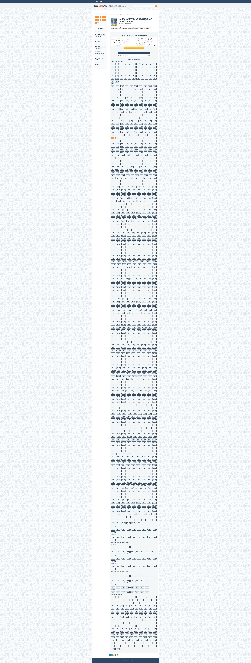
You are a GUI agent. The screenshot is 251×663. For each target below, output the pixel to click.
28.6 (113, 430)
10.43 (154, 195)
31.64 (129, 482)
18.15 (149, 301)
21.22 (154, 347)
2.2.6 (137, 551)
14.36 (135, 229)
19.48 (144, 324)
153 (141, 646)
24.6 (128, 379)
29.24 (118, 445)
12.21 (113, 209)
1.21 (113, 92)
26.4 (145, 405)
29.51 (118, 453)
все (98, 22)
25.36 (154, 399)
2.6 (141, 97)
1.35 (131, 95)
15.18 (134, 235)
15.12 (149, 232)
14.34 (124, 229)
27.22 (149, 419)
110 (145, 631)
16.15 (144, 267)
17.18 (149, 281)
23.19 (118, 376)
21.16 (123, 347)
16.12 (128, 267)
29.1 (140, 436)
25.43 (144, 402)
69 (117, 620)
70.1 (131, 620)
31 (146, 70)
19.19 (134, 316)
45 (112, 75)
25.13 (129, 393)
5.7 (112, 138)
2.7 (145, 97)
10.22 (139, 189)
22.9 (143, 353)
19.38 (139, 321)
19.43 (118, 324)
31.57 (139, 479)
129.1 (150, 637)
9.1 (132, 175)
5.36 (155, 143)
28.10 (133, 430)
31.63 (124, 482)
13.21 (134, 215)
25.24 (139, 396)
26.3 (140, 405)
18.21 (134, 304)
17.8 (145, 278)
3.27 (137, 118)
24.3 (113, 379)
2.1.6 (137, 546)
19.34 (118, 321)
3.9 (145, 112)
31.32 (149, 471)
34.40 (139, 511)
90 (138, 625)
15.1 (140, 229)
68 (116, 81)
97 (126, 628)
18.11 (128, 301)
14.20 (149, 224)
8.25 (141, 172)
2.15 (136, 100)
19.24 (113, 318)
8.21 (122, 172)
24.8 (138, 379)
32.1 (140, 482)
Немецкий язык (100, 53)
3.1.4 (129, 558)
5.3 (141, 135)
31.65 (135, 482)
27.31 (149, 422)
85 (117, 625)
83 (154, 623)
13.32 (145, 218)
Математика (99, 51)
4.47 (131, 132)
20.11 (113, 333)
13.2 (129, 209)
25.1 (118, 390)
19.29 (139, 318)
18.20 (129, 304)
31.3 (140, 462)
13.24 (149, 215)
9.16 (155, 178)
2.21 (118, 103)
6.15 (131, 152)
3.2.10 (113, 569)
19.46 (134, 324)
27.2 (140, 413)
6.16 (136, 152)
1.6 (136, 86)
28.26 (124, 436)
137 (150, 640)
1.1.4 (129, 529)
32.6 (118, 485)
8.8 (155, 166)
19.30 (144, 318)
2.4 (131, 97)
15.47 (144, 244)
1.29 (150, 92)
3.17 (136, 115)
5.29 (122, 143)
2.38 (150, 106)
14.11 (149, 221)
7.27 (150, 161)
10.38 (129, 195)
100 (140, 628)
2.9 (155, 97)
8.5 (141, 166)
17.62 (144, 296)
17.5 (131, 278)
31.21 (139, 468)
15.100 (135, 261)
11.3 (122, 198)
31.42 (154, 474)
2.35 (136, 106)
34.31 (139, 508)
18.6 (150, 298)
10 (105, 19)
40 (138, 72)
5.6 (155, 135)
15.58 (154, 247)
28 (133, 70)
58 (121, 78)
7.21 (131, 161)
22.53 (139, 367)
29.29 (144, 445)
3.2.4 (129, 566)
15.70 (123, 252)
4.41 (150, 129)
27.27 (129, 422)
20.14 (129, 333)
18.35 (113, 310)
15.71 (129, 252)
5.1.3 (123, 587)
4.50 (145, 132)
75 (112, 623)
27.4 (150, 413)
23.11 (123, 373)
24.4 (118, 379)
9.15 (150, 178)
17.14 (129, 281)
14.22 (113, 227)
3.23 (118, 118)
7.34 (136, 163)
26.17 (118, 410)
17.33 (134, 287)
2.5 (136, 97)
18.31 (139, 307)
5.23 (141, 140)
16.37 (118, 275)
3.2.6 (139, 566)
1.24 (127, 92)
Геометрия (99, 41)
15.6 (118, 232)
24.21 (113, 385)
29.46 (139, 451)
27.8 (123, 416)
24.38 (154, 387)
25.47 (119, 405)
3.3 (117, 112)
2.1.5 (132, 546)
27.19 (134, 419)
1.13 (122, 89)
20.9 (149, 330)
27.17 (123, 419)
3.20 (150, 115)
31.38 (134, 474)
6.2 (117, 149)
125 (126, 637)
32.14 (113, 488)
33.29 (118, 497)
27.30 (144, 422)
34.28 (123, 508)
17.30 (118, 287)
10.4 (141, 184)
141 (127, 643)
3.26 (132, 118)
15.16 (123, 235)
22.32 (123, 362)
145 (145, 643)
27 (129, 70)
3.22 (113, 118)
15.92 (144, 258)
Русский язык (99, 62)
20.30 (118, 339)
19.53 (123, 327)
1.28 (145, 92)
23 (112, 70)
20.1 (155, 327)
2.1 (117, 97)
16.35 (154, 273)
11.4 (127, 198)
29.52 (124, 453)
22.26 (139, 359)
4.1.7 (142, 575)
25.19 (113, 396)
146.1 (154, 643)
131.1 (123, 640)
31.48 (139, 476)
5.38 (118, 146)
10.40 (139, 195)
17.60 (134, 296)
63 (142, 78)
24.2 (155, 376)
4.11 (150, 120)
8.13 (131, 169)
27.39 (144, 425)
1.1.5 (134, 529)
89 (133, 625)
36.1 (139, 517)
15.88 (123, 258)
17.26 (144, 284)
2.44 (132, 109)
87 (125, 625)
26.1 (130, 405)
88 (129, 625)
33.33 (139, 497)
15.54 (134, 247)
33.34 (144, 497)
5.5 (150, 135)
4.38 (136, 129)
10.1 (127, 184)
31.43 (113, 476)
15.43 (123, 244)
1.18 (145, 89)
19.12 (143, 313)
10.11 (128, 186)
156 (155, 646)
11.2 (117, 198)
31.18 (123, 468)
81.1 (145, 623)
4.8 (135, 120)
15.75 (149, 252)
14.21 (154, 224)
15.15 (118, 235)
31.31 (144, 471)
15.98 (124, 261)
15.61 (123, 250)
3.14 (122, 115)
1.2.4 (129, 537)
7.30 (118, 163)
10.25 (154, 189)
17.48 (118, 293)
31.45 (123, 476)
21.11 (143, 344)
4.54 (118, 135)
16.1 (119, 264)
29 (138, 70)
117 (136, 634)
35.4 (145, 514)
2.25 (136, 103)
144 (140, 643)
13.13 (138, 212)
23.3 (119, 370)
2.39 (155, 106)
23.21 (129, 376)
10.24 (149, 189)
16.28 (118, 273)
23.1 (155, 367)
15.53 (129, 247)
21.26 (129, 350)
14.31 (154, 227)
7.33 (131, 163)
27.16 (118, 419)
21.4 (155, 341)
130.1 (113, 640)
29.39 (149, 448)
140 (117, 643)
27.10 (133, 416)
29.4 (155, 436)
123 (117, 637)
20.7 (139, 330)
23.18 (113, 376)
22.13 (118, 356)
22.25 (134, 359)
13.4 (139, 209)
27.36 (129, 425)
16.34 (149, 273)
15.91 (139, 258)
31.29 (134, 471)
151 (131, 646)
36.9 (133, 519)
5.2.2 (118, 592)
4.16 (127, 123)
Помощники (99, 1)
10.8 (113, 186)
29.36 (134, 448)
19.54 (129, 327)
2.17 (145, 100)
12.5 (123, 204)
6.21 (113, 155)
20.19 (154, 333)
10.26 (113, 192)
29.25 (123, 445)
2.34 (131, 106)
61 (133, 78)
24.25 (134, 385)
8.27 (150, 172)
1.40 (155, 95)
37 (125, 72)
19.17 (123, 316)
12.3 (113, 204)
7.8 (117, 158)
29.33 (118, 448)
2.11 (118, 100)
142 (131, 643)
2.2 (122, 97)
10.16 (154, 186)
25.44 (149, 402)
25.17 (149, 393)
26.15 (154, 408)
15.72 (134, 252)
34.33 (149, 508)
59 (125, 78)
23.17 (154, 373)
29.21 (149, 442)
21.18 (134, 347)
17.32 (129, 287)
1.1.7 (144, 529)
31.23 (149, 468)
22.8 (138, 353)
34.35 (113, 511)
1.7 (140, 86)
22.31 (118, 362)
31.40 (144, 474)
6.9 (150, 149)
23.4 (129, 370)
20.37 (154, 339)
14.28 (139, 227)
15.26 (129, 238)
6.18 (145, 152)
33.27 (154, 494)
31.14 (149, 465)
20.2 (113, 330)
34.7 (155, 499)
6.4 (126, 149)
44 (154, 72)
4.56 (128, 135)
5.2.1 (113, 592)
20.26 (144, 336)
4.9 (140, 120)
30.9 (138, 456)
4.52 (155, 132)
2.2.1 (113, 551)
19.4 (150, 310)
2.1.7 (142, 546)
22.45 (144, 364)
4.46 (127, 132)
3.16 (131, 115)
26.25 (113, 413)
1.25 (131, 92)
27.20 (139, 419)
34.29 (129, 508)
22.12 (113, 356)
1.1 (112, 86)
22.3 (113, 353)
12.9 (143, 204)
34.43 (154, 511)
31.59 (149, 479)
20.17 (144, 333)
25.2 (123, 390)
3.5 (126, 112)
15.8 (128, 232)
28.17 (123, 433)
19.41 (154, 321)
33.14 (134, 491)
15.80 (129, 255)
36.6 (118, 519)
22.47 (154, 364)
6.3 (122, 149)
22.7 (133, 353)
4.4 (117, 120)
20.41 (129, 341)
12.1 (150, 201)
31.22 (144, 468)
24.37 (149, 387)
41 (142, 72)
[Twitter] (112, 655)
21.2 (145, 341)
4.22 (155, 123)
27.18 (129, 419)
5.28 (118, 143)
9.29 (122, 184)
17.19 (154, 281)
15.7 (123, 232)
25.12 (123, 393)
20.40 (124, 341)
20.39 (118, 341)
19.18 (129, 316)
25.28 (113, 399)
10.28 (123, 192)
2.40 (113, 109)
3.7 (135, 112)
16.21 (129, 270)
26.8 (118, 408)
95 (117, 628)
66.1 (150, 617)
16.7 (150, 264)
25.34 (144, 399)
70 (126, 620)
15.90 (134, 258)
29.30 (149, 445)
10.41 (144, 195)
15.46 (139, 244)
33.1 (118, 488)
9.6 (155, 175)
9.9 (121, 178)
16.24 (144, 270)
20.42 (135, 341)
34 (112, 72)
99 (135, 628)
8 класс (112, 14)
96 (122, 628)
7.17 (113, 161)
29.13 (154, 439)
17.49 (123, 293)
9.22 (136, 181)
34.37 (123, 511)
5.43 (141, 146)
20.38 (113, 341)
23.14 (139, 373)
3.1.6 (139, 558)
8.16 (145, 169)
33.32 (134, 497)
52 (142, 75)
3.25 (127, 118)
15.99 (130, 261)
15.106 (113, 264)
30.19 (144, 459)
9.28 (118, 184)
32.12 (149, 485)
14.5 (123, 221)
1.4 (126, 86)
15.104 (148, 261)
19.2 (140, 310)
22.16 (134, 356)
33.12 (123, 491)
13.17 (113, 215)
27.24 (113, 422)
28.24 (113, 436)
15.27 (134, 238)
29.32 (113, 448)
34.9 (118, 502)
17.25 (139, 284)
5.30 (127, 143)
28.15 (113, 433)
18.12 (133, 301)
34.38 (129, 511)
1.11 (113, 89)
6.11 (113, 152)
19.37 (134, 321)
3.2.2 (118, 566)
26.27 (124, 413)
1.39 (150, 95)
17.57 (118, 296)
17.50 (129, 293)
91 (142, 625)
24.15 (129, 382)
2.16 (141, 100)
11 (95, 22)
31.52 (113, 479)
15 (125, 67)
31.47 (134, 476)
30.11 (149, 456)
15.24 (118, 238)
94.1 (113, 628)
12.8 (138, 204)
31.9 (123, 465)
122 (113, 637)
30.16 (129, 459)
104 (117, 631)
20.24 (134, 336)
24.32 (123, 387)
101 (150, 628)
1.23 (122, 92)
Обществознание (100, 56)
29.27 (134, 445)
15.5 (113, 232)
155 (150, 646)
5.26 (155, 140)
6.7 (140, 149)
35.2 (135, 514)
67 (112, 81)
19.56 (139, 327)
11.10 (154, 198)
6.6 (136, 149)
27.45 (130, 428)
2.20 (113, 103)
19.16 (118, 316)
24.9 (143, 379)
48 (125, 75)
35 (117, 72)
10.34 (154, 192)
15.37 (139, 241)
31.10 (128, 465)
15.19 (139, 235)
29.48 (149, 451)
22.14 (123, 356)
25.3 (127, 390)
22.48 (113, 367)
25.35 (149, 399)
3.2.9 (155, 566)
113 (113, 634)
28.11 (138, 430)
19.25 (118, 318)
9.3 (141, 175)
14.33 (118, 229)
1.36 (136, 95)
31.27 (123, 471)
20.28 (154, 336)
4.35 (122, 129)
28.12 (143, 430)
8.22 (127, 172)
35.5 (150, 514)
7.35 (141, 163)
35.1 (130, 514)
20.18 (149, 333)
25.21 (123, 396)
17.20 (113, 284)
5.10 (126, 138)
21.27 (134, 350)
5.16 (155, 138)
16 (129, 67)
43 (150, 72)
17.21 (118, 284)
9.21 (131, 181)
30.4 (113, 456)
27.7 (118, 416)
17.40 (123, 290)
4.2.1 (113, 580)
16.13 (133, 267)
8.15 (141, 169)
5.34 (145, 143)
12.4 (118, 204)
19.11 (138, 313)
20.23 (129, 336)
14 (121, 67)
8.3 (132, 166)
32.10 (138, 485)
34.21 (134, 505)
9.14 (145, 178)
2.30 (113, 106)
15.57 (149, 247)
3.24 (122, 118)
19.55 (134, 327)
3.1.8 (149, 558)
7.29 (113, 163)
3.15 (127, 115)
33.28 (113, 497)
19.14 (154, 313)
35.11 (134, 517)
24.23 (123, 385)
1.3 (122, 86)
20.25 (139, 336)
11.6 (136, 198)
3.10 (150, 112)
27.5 (155, 413)
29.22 (154, 442)
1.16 (136, 89)
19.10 (133, 313)
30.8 (133, 456)
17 (133, 67)
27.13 (149, 416)
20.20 (113, 336)
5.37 (113, 146)
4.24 (118, 126)
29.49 (154, 451)
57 (117, 78)
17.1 (113, 278)
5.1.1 (113, 587)
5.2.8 (147, 592)
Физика (98, 64)
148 (117, 646)
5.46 (155, 146)
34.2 (129, 499)
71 (136, 620)
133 (132, 640)
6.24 (128, 155)
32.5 (113, 485)
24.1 (150, 376)
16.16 (149, 267)
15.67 (154, 250)
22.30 (113, 362)
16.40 (134, 275)
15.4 (155, 229)
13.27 (118, 218)
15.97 (119, 261)
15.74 (144, 252)
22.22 (118, 359)
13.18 (118, 215)
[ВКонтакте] (110, 655)
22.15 (129, 356)
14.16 (129, 224)
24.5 (123, 379)
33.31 (129, 497)
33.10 (113, 491)
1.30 (155, 92)
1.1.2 (118, 529)
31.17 (118, 468)
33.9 (155, 488)
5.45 (150, 146)
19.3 (145, 310)
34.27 (118, 508)
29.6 (118, 439)
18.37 (124, 310)
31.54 (123, 479)
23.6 (139, 370)
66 (154, 78)
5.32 (136, 143)
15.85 (154, 255)
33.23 (134, 494)
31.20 (134, 468)
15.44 (129, 244)
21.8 (128, 344)
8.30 (118, 175)
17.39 (118, 290)
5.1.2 (118, 587)
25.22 (129, 396)
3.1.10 (113, 561)
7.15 (150, 158)
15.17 (129, 235)
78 (121, 623)
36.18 (133, 522)
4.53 (113, 135)
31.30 (139, 471)
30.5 (118, 456)
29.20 (144, 442)
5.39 (122, 146)
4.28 (136, 126)
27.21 (144, 419)
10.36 (118, 195)
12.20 (154, 207)
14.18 (139, 224)
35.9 (123, 517)
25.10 (113, 393)
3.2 (112, 112)
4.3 (112, 120)
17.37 (154, 287)
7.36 (145, 163)
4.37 (131, 129)
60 (129, 78)
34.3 (134, 499)
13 (117, 67)
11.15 (134, 201)
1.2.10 (113, 540)
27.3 (145, 413)
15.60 (118, 250)
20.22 (123, 336)
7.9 (121, 158)
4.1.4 (128, 575)
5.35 (150, 143)
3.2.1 (113, 566)
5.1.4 (128, 587)
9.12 (136, 178)
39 (133, 72)
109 (141, 631)
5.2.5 (132, 592)
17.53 (144, 293)
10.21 (134, 189)
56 (112, 78)
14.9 (143, 221)
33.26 (149, 494)
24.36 (144, 387)
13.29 (129, 218)
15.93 (149, 258)
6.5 (131, 149)
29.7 (123, 439)
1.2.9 (155, 537)
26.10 (128, 408)
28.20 (139, 433)
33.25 (144, 494)
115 (127, 634)
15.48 (149, 244)
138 (155, 640)
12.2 (155, 201)
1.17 (141, 89)
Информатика (99, 44)
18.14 (144, 301)
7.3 (141, 155)
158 (122, 648)
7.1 (132, 155)
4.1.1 (113, 575)
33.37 (113, 499)
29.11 (143, 439)
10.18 (118, 189)
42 (146, 72)
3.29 (146, 118)
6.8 (145, 149)
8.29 (113, 175)
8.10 (117, 169)
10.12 (133, 186)
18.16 (154, 301)
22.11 (154, 353)
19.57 (144, 327)
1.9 (150, 86)
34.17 (113, 505)
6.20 (155, 152)
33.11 (118, 491)
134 (137, 640)
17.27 (149, 284)
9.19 (122, 181)
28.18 (129, 433)
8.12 (127, 169)
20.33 (134, 339)
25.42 (139, 402)
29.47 (144, 451)
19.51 (113, 327)
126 (131, 637)
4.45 (122, 132)
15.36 (134, 241)
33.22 (129, 494)
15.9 (133, 232)
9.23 (141, 181)
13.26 (113, 218)
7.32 (127, 163)
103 (113, 631)
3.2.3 (123, 566)
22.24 (129, 359)
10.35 (113, 195)
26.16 (113, 410)
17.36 (149, 287)
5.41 (131, 146)
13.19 (123, 215)
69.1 (122, 620)
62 (138, 78)
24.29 (154, 385)
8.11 (122, 169)
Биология (98, 36)
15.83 (144, 255)
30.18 (139, 459)
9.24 (145, 181)
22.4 (118, 353)
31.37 (129, 474)
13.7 (155, 209)
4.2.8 (147, 580)
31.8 (118, 465)
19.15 (113, 316)
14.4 (118, 221)
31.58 (144, 479)
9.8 (117, 178)
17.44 (144, 290)
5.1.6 (137, 587)
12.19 (149, 207)
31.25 (113, 471)
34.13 (138, 502)
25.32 (134, 399)
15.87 (118, 258)
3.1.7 (144, 558)
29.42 (118, 451)
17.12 (118, 281)
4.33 (113, 129)
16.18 (113, 270)
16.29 (123, 273)
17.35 (144, 287)
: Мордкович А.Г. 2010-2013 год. (124, 14)
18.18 (118, 304)
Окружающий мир (99, 59)
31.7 (113, 465)
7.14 (145, 158)
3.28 (141, 118)
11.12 (118, 201)
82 (150, 623)
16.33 (144, 273)
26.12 (138, 408)
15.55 (139, 247)
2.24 (131, 103)
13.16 (154, 212)
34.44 (113, 514)
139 (113, 643)
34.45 (119, 514)
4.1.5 (132, 575)
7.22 (136, 161)
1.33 (122, 95)
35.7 (113, 517)
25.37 (113, 402)
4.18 (136, 123)
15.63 (134, 250)
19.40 (149, 321)
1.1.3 (123, 529)
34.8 (113, 502)
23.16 (149, 373)
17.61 (139, 296)
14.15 (123, 224)
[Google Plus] (117, 655)
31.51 (154, 476)
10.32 (144, 192)
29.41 (113, 451)
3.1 (155, 109)
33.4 (132, 488)
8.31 (123, 175)
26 (125, 70)
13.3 (134, 209)
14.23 (118, 227)
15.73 (139, 252)
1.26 (136, 92)
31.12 (138, 465)
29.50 (113, 453)
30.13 (113, 459)
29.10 (138, 439)
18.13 (138, 301)
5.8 (117, 138)
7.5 (150, 155)
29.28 (139, 445)
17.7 (140, 278)
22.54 (144, 367)
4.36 (127, 129)
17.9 (150, 278)
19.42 (113, 324)
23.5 (134, 370)
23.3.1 (124, 370)
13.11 (128, 212)
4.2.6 (137, 580)
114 (117, 634)
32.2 (145, 482)
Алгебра (98, 31)
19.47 (139, 324)
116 (132, 634)
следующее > (139, 47)
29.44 (129, 451)
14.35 (129, 229)
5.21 (131, 140)
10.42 (149, 195)
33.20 (118, 494)
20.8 (144, 330)
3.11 (155, 112)
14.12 (154, 221)
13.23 (144, 215)
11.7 (140, 198)
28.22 (149, 433)
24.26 (139, 385)
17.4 (127, 278)
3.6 (131, 112)
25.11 (118, 393)
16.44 (154, 275)
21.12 (149, 344)
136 (146, 640)
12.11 (154, 204)
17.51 (134, 293)
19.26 (123, 318)
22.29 (154, 359)
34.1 (124, 499)
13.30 (134, 218)
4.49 (141, 132)
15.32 (113, 241)
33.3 (127, 488)
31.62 (118, 482)
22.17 (139, 356)
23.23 (139, 376)
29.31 (154, 445)
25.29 (118, 399)
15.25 (123, 238)
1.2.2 (118, 537)
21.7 (123, 344)
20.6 (134, 330)
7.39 (113, 166)
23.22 (134, 376)
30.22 (113, 462)
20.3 (118, 330)
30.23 (119, 462)
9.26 (155, 181)
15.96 (113, 261)
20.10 (154, 330)
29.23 (113, 445)
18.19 (123, 304)
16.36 (113, 275)
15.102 (142, 261)
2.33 (127, 106)
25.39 (123, 402)
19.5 (155, 310)
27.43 (119, 428)
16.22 (134, 270)
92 (146, 625)
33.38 (119, 499)
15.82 (139, 255)
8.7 (150, 166)
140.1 (122, 643)
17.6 (136, 278)
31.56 (134, 479)
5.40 (127, 146)
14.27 (134, 227)
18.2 (129, 298)
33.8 (150, 488)
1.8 (145, 86)
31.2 (135, 462)
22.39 (113, 364)
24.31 (118, 387)
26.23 (149, 410)
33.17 (149, 491)
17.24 (134, 284)
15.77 (113, 255)
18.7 (155, 298)
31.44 (118, 476)
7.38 (155, 163)
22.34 (134, 362)
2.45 (136, 109)
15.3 (150, 229)
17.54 (149, 293)
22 (154, 67)
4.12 (155, 120)
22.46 (149, 364)
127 (136, 637)
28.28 (135, 436)
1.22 (118, 92)
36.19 (139, 522)
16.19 (118, 270)
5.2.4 (128, 592)
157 (113, 648)
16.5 (139, 264)
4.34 (118, 129)
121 (155, 634)
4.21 (150, 123)
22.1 (150, 350)
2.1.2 (118, 546)
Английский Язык (100, 34)
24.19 (149, 382)
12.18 (144, 207)
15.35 (129, 241)
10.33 (149, 192)
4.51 (150, 132)
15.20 (144, 235)
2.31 (118, 106)
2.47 (146, 109)
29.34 (123, 448)
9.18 (118, 181)
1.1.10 (113, 532)
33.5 (136, 488)
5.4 (146, 135)
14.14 (118, 224)
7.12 (136, 158)
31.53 (118, 479)
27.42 (113, 428)
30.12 (154, 456)
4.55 (123, 135)
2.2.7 (142, 551)
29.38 (144, 448)
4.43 (113, 132)
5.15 (150, 138)
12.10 (149, 204)
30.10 (143, 456)
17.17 (144, 281)
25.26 (149, 396)
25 (121, 70)
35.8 (118, 517)
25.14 (134, 393)
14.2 (155, 218)
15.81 (134, 255)
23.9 (113, 373)
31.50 (149, 476)
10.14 (144, 186)
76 (117, 623)
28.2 (140, 428)
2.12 (122, 100)
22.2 (155, 350)
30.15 (123, 459)
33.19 (113, 494)
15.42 (118, 244)
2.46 (141, 109)
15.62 (129, 250)
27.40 (149, 425)
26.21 (139, 410)
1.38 (145, 95)
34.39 (134, 511)
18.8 (113, 301)
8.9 (112, 169)
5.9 (121, 138)
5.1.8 (147, 587)
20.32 (129, 339)
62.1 (127, 617)
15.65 (144, 250)
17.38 (113, 290)
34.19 (123, 505)
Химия (97, 67)
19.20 (139, 316)
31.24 (154, 468)
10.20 (129, 189)
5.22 (136, 140)
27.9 (128, 416)
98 (131, 628)
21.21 (149, 347)
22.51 (129, 367)
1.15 (131, 89)
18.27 (118, 307)
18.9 (118, 301)
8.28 (155, 172)
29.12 (149, 439)
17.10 (154, 278)
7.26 (145, 161)
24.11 (154, 379)
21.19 (139, 347)
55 (154, 75)
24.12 (113, 382)
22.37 (149, 362)
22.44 (139, 364)
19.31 (149, 318)
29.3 (150, 436)
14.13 (113, 224)
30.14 (118, 459)
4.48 (136, 132)
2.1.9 (152, 546)
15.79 (123, 255)
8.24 (136, 172)
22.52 (134, 367)
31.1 (130, 462)
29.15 (118, 442)
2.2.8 (147, 551)
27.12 (143, 416)
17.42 (134, 290)
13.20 (129, 215)
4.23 (113, 126)
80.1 (136, 623)
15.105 (154, 261)
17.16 (139, 281)
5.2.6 (137, 592)
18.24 (149, 304)
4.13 (113, 123)
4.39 (141, 129)
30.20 (149, 459)
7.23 (141, 161)
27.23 (154, 419)
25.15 (139, 393)
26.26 (119, 413)
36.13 (154, 519)
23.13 (133, 373)
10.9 (118, 186)
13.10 (123, 212)
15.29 (144, 238)
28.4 (150, 428)
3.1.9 (155, 558)
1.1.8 (149, 529)
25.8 (150, 390)
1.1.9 (155, 529)
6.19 (150, 152)
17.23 (129, 284)
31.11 (133, 465)
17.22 (123, 284)
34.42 (149, 511)
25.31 (129, 399)
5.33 (141, 143)
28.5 (155, 428)
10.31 (139, 192)
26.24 (154, 410)
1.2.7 (144, 537)
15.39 (149, 241)
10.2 (131, 184)
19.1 (135, 310)
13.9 (118, 212)
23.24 (145, 376)
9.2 (137, 175)
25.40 (129, 402)
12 (112, 67)
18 (138, 67)
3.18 (141, 115)
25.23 (134, 396)
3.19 (145, 115)
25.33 (139, 399)
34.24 (149, 505)
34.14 (144, 502)
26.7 (113, 408)
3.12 (113, 115)
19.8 (123, 313)
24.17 (139, 382)
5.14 (145, 138)
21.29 (145, 350)
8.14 (136, 169)
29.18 (134, 442)
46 (117, 75)
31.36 (123, 474)
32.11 (143, 485)
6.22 (118, 155)
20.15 (134, 333)
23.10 (118, 373)
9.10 (126, 178)
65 (150, 78)
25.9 (155, 390)
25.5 (136, 390)
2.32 (122, 106)
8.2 (127, 166)
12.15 (129, 207)
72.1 (146, 620)
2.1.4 (128, 546)
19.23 (154, 316)
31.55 (129, 479)
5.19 (122, 140)
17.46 (154, 290)
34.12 (133, 502)
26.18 (123, 410)
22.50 (123, 367)
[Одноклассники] (113, 655)
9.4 (146, 175)
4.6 (126, 120)
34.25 (154, 505)
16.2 (124, 264)
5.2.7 (142, 592)
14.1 (150, 218)
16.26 (154, 270)
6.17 (141, 152)
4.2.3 (123, 580)
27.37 (134, 425)
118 (141, 634)
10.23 (144, 189)
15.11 (143, 232)
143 (136, 643)
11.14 (129, 201)
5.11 (131, 138)
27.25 (118, 422)
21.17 (129, 347)
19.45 (129, 324)
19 (142, 67)
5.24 (145, 140)
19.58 (150, 327)
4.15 (122, 123)
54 (150, 75)
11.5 (131, 198)
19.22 (149, 316)
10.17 (113, 189)
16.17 (154, 267)
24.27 (144, 385)
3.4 (122, 112)
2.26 (141, 103)
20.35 (144, 339)
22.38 (154, 362)
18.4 (139, 298)
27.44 (124, 428)
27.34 (118, 425)
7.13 (140, 158)
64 (146, 78)
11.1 (113, 198)
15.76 (154, 252)
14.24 (123, 227)
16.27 (113, 273)
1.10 (155, 86)
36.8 (128, 519)
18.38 (130, 310)
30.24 (124, 462)
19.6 (113, 313)
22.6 (128, 353)
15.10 (138, 232)
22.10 (149, 353)
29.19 (139, 442)
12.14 (123, 207)
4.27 (131, 126)
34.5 (144, 499)
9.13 (140, 178)
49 (129, 75)
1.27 (141, 92)
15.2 (145, 229)
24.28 (149, 385)
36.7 (123, 519)
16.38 (123, 275)
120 (150, 634)
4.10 (145, 120)
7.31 (122, 163)
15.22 (154, 235)
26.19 (129, 410)
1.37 (141, 95)
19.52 (118, 327)
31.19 (129, 468)
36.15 (118, 522)
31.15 (154, 465)
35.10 (128, 517)
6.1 (112, 149)
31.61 (113, 482)
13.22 (139, 215)
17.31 (123, 287)
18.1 (124, 298)
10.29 (129, 192)
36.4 (155, 517)
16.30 (129, 273)
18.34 (154, 307)
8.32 (128, 175)
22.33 (129, 362)
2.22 (122, 103)
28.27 (129, 436)
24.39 (113, 390)
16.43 (149, 275)
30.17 (134, 459)
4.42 (155, 129)
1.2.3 (123, 537)
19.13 (149, 313)
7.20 (127, 161)
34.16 (154, 502)
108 (136, 631)
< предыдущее (129, 47)
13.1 (124, 209)
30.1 (145, 453)
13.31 (139, 218)
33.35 (149, 497)
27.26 (123, 422)
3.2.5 (134, 566)
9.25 (150, 181)
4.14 (118, 123)
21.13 (154, 344)
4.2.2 (118, 580)
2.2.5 (132, 551)
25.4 (132, 390)
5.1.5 (132, 587)
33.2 (123, 488)
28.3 (145, 428)
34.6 (150, 499)
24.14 (123, 382)
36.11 (143, 519)
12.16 (134, 207)
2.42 (122, 109)
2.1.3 (123, 546)
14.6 (128, 221)
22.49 (118, 367)
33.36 (154, 497)
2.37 (145, 106)
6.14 (127, 152)
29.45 (134, 451)
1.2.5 (134, 537)
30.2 (150, 453)
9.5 (150, 175)
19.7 (118, 313)
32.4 (155, 482)
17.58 (123, 296)
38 (129, 72)
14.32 (113, 229)
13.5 (144, 209)
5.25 (150, 140)
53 (146, 75)
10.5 (145, 184)
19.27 (129, 318)
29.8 (128, 439)
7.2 (137, 155)
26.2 (135, 405)
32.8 (128, 485)
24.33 (129, 387)
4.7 (131, 120)
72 (140, 620)
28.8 (123, 430)
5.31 (131, 143)
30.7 (128, 456)
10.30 (134, 192)
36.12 (149, 519)
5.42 (136, 146)
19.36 (129, 321)
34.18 (118, 505)
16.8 (155, 264)
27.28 (134, 422)
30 (142, 70)
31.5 (150, 462)
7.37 (150, 163)
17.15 (134, 281)
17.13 (123, 281)
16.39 (129, 275)
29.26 (129, 445)
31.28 (129, 471)
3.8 (140, 112)
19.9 (128, 313)
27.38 (139, 425)
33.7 (145, 488)
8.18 (155, 169)
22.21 (113, 359)
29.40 (154, 448)
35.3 (140, 514)
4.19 (141, 123)
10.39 (134, 195)
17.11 (113, 281)
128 (140, 637)
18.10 (123, 301)
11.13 (124, 201)
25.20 (118, 396)
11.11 (113, 201)
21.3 (150, 341)
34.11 (128, 502)
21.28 (139, 350)
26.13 (144, 408)
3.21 (155, 115)
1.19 (150, 89)
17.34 (139, 287)
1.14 (127, 89)
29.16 (123, 442)
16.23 (139, 270)
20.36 (149, 339)
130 (155, 637)
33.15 (139, 491)
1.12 (118, 89)
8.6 (145, 166)
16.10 (118, 267)
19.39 (144, 321)
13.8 (113, 212)
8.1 (122, 166)
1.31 (113, 95)
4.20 (145, 123)
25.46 (113, 405)
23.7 (150, 370)
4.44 (118, 132)
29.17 (129, 442)
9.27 (113, 184)
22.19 (149, 356)
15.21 (149, 235)
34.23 (144, 505)
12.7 (133, 204)
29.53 (129, 453)
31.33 (154, 471)
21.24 (118, 350)
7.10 (126, 158)
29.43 (123, 451)
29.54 (134, 453)
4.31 (150, 126)
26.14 (149, 408)
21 (150, 67)
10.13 (138, 186)
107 (131, 631)
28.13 (149, 430)
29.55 (140, 453)
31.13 (144, 465)
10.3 (136, 184)
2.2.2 (118, 551)
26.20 (134, 410)
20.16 (139, 333)
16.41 (139, 275)
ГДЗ (109, 14)
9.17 (113, 181)
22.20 (154, 356)
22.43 (134, 364)
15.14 (113, 235)
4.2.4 (128, 580)
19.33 (113, 321)
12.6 (128, 204)
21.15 (118, 347)
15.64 (139, 250)
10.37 (123, 195)
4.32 (155, 126)
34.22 (139, 505)
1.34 (127, 95)
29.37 (139, 448)
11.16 (139, 201)
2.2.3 (123, 551)
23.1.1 (113, 370)
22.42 (129, 364)
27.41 (154, 425)
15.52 (123, 247)
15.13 (154, 232)
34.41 (144, 511)
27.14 (154, 416)
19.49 (149, 324)
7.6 (155, 155)
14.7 (133, 221)
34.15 (149, 502)
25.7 (145, 390)
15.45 (134, 244)
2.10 (113, 100)
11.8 (145, 198)
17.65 (113, 298)
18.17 (113, 304)
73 (150, 620)
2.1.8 (147, 546)
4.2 (155, 118)
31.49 (144, 476)
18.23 (144, 304)
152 (136, 646)
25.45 (154, 402)
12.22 (119, 209)
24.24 (129, 385)
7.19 (122, 161)
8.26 (145, 172)
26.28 (130, 413)
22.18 (144, 356)
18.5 (144, 298)
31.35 (118, 474)
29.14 (113, 442)
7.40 (118, 166)
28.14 (154, 430)
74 (154, 620)
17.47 (113, 293)
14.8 (138, 221)
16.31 (134, 273)
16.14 (139, 267)
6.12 (118, 152)
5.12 (136, 138)
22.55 (150, 367)
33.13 (129, 491)
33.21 (123, 494)
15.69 (118, 252)
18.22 (139, 304)
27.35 (123, 425)
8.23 (131, 172)
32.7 (123, 485)
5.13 (140, 138)
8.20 (118, 172)
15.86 (113, 258)
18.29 (129, 307)
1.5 (131, 86)
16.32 (139, 273)
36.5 (113, 519)
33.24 (139, 494)
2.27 (145, 103)
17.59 (129, 296)
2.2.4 (128, 551)
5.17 (113, 140)
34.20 (129, 505)
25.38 (118, 402)
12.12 (113, 207)
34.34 (154, 508)
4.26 (127, 126)
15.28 (139, 238)
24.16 (134, 382)
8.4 (136, 166)
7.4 (146, 155)
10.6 (150, 184)
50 (133, 75)
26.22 (144, 410)
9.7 (112, 178)
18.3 (134, 298)
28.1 (135, 428)
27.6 (113, 416)
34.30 (134, 508)
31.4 (145, 462)
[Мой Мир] (115, 655)
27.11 (138, 416)
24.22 (118, 385)
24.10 (149, 379)
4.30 (145, 126)
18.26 (113, 307)
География (99, 39)
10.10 (123, 186)
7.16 (155, 158)
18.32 (144, 307)
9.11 (131, 178)
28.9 (128, 430)
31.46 (129, 476)
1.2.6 (139, 537)
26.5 (150, 405)
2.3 (127, 97)
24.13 (118, 382)
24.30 (113, 387)
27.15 (113, 419)
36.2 (144, 517)
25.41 (134, 402)
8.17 (150, 169)
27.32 (154, 422)
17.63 (149, 296)
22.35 (139, 362)
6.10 (155, 149)
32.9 (133, 485)
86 (121, 625)
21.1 (140, 341)
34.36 (118, 511)
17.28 (154, 284)
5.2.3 (123, 592)
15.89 (129, 258)
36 (121, 72)
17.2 (117, 278)
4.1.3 (123, 575)
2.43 (127, 109)
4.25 (122, 126)
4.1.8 (147, 575)
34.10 (123, 502)
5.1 (132, 135)
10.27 (118, 192)
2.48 (150, 109)
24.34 (134, 387)
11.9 (150, 198)
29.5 (113, 439)
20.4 (123, 330)
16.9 (113, 267)
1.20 (155, 89)
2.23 (127, 103)
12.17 (139, 207)
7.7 (112, 158)
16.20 (123, 270)
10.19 (123, 189)
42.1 (118, 611)
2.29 (155, 103)
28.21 (144, 433)
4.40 (145, 129)
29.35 (129, 448)
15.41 (113, 244)
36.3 (150, 517)
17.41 (129, 290)
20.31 (123, 339)
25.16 (144, 393)
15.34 (123, 241)
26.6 (155, 405)
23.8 (155, 370)
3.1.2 (118, 558)
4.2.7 (142, 580)
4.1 (150, 118)
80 (131, 623)
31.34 (113, 474)
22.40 (118, 364)
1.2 (117, 86)
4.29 (141, 126)
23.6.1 (144, 370)
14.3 (113, 221)
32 (150, 70)
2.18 (150, 100)
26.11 (133, 408)
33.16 (144, 491)
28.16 (118, 433)
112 (155, 631)
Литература (99, 48)
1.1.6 (139, 529)
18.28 (123, 307)
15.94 (154, 258)
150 (127, 646)
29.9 (133, 439)
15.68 (113, 252)
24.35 (139, 387)
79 (126, 623)
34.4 (139, 499)
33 (154, 70)
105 (122, 631)
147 (113, 646)
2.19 (155, 100)
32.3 (150, 482)
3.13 (118, 115)
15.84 (149, 255)
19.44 (123, 324)
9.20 (127, 181)
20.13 (123, 333)
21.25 (124, 350)
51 (138, 75)
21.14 (113, 347)
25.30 (123, 399)
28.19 (134, 433)
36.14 (113, 522)
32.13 (154, 485)
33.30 (123, 497)
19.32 (154, 318)
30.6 (123, 456)
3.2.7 (144, 566)
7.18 (118, 161)
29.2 (145, 436)
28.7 (118, 430)
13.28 (124, 218)
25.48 (124, 405)
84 (112, 625)
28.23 (154, 433)
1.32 (118, 95)
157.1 (117, 648)
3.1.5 (134, 558)
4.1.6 (137, 575)
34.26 (113, 508)
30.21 (154, 459)
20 (146, 67)
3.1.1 (113, 558)
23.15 (144, 373)
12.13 (118, 207)
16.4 (134, 264)
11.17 (145, 201)
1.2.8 (149, 537)
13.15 (149, 212)
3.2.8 (149, 566)
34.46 (124, 514)
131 (118, 640)
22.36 (144, 362)
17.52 (139, 293)
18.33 (149, 307)
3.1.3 (123, 558)
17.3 (122, 278)
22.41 (123, 364)
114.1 (122, 634)
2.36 (141, 106)
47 (121, 75)
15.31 (154, 238)
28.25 (118, 436)
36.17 (128, 522)
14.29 (144, 227)
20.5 (128, 330)
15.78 (118, 255)
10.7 (155, 184)
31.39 (139, 474)
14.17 (134, 224)
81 (140, 623)
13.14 (144, 212)
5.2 (137, 135)
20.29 (113, 339)
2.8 (150, 97)
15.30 (149, 238)
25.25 (144, 396)
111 (150, 631)
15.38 (144, 241)
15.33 (118, 241)
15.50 (113, 247)
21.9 (133, 344)
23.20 (124, 376)
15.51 (118, 247)
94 (154, 625)
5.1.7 (142, 587)
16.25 (149, 270)
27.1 (135, 413)
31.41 (149, 474)
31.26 (118, 471)
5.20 (127, 140)
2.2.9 (152, 551)
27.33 (113, 425)
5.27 (113, 143)
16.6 (144, 264)
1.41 (113, 97)
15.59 (113, 250)
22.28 (149, 359)
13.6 (150, 209)
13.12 (133, 212)
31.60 (154, 479)
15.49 (154, 244)
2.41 (118, 109)
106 (127, 631)
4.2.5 (132, 580)
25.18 (154, 393)
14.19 (144, 224)
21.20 (144, 347)
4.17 (131, 123)
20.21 (118, 336)
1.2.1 (113, 537)
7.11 (131, 158)
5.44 (145, 146)
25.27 (154, 396)
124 (122, 637)
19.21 (144, 316)
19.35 (123, 321)
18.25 (154, 304)
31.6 (155, 462)
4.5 (121, 120)
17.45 (149, 290)
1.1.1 (113, 529)
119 (145, 634)
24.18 (144, 382)
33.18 (154, 491)
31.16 (113, 468)
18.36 (119, 310)
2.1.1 (113, 546)
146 (149, 643)
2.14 (131, 100)
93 (150, 625)
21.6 (118, 344)
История (98, 46)
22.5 (123, 353)
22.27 (144, 359)
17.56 (113, 296)
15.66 (149, 250)
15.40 (154, 241)
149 (122, 646)
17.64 (154, 296)
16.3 (129, 264)
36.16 (123, 522)
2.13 (127, 100)
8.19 (113, 172)
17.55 (154, 293)
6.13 (122, 152)
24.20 (154, 382)
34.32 (144, 508)
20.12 (118, 333)
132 (128, 640)
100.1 (145, 628)
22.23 (123, 359)
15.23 (113, 238)
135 (141, 640)
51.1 (118, 614)
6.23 (123, 155)
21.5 (113, 344)
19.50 (154, 324)
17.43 (139, 290)
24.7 (133, 379)
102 (155, 628)
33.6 (141, 488)
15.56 (144, 247)
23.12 (128, 373)
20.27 (149, 336)
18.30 (134, 307)
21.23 (113, 350)
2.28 (150, 103)
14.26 (129, 227)
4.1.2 (118, 575)
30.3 (155, 453)
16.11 (123, 267)
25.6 (141, 390)
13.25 (154, 215)
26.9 (123, 408)
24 (117, 70)
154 (145, 646)
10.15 (149, 186)
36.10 (138, 519)
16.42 (144, 275)
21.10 (138, 344)
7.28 (155, 161)
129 (145, 637)
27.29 (139, 422)
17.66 (119, 298)
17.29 (113, 287)
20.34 (139, 339)
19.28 (134, 318)
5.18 (118, 140)
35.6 (155, 514)
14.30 (149, 227)
